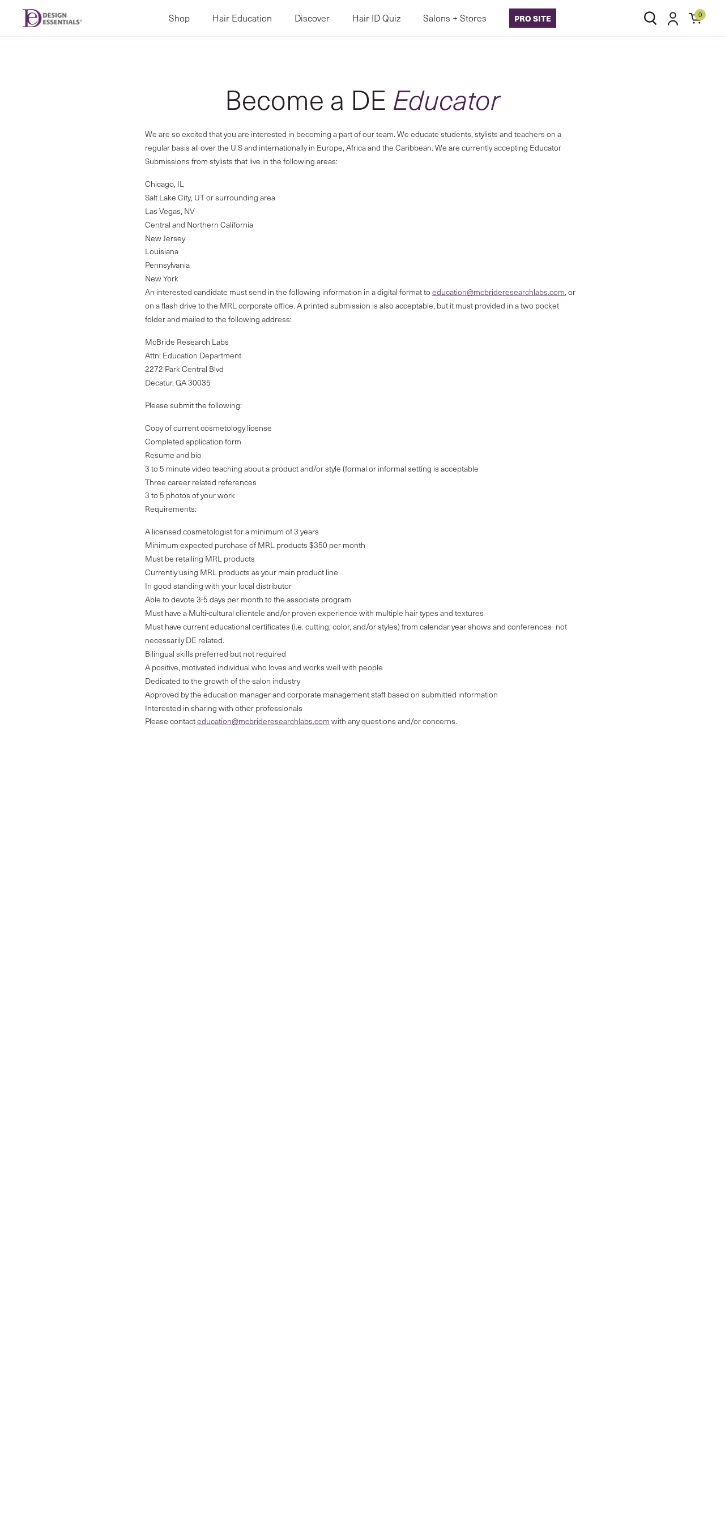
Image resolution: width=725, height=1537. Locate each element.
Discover (312, 18)
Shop (179, 18)
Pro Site (532, 18)
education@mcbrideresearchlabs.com (498, 291)
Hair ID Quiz (376, 18)
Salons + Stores (455, 18)
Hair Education (242, 18)
